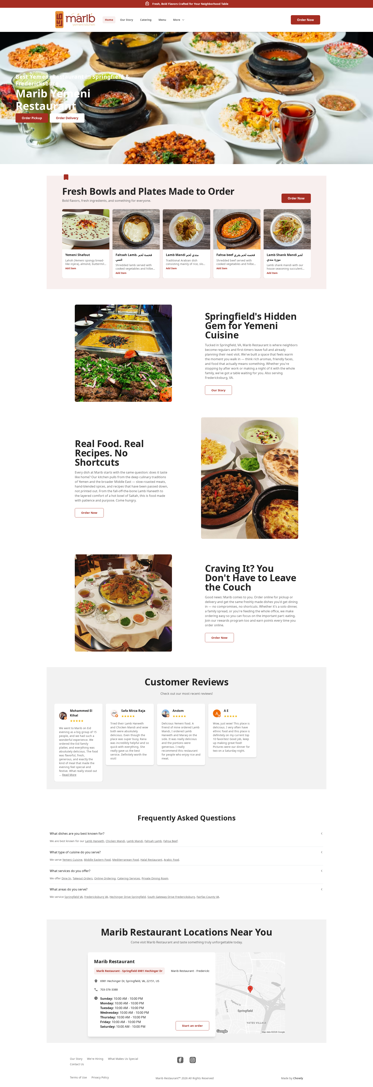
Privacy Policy (100, 1077)
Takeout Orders (83, 878)
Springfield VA (73, 897)
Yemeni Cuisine (72, 860)
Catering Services (128, 878)
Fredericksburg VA (96, 897)
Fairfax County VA (208, 897)
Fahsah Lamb (153, 841)
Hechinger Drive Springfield (128, 897)
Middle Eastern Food (97, 860)
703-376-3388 (109, 989)
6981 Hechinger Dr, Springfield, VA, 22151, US (129, 981)
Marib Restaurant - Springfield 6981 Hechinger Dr (129, 971)
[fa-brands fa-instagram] (193, 1060)
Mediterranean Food (125, 860)
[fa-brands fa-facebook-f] (180, 1060)
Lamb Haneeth (94, 841)
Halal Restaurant (151, 860)
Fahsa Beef (170, 841)
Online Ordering (105, 878)
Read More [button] (69, 775)
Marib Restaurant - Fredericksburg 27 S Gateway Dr (204, 971)
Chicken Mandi (115, 841)
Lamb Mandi (135, 841)
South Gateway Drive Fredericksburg (171, 897)
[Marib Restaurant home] (74, 20)
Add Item (70, 268)
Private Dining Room (155, 878)
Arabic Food (171, 860)
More (176, 20)
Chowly (298, 1078)
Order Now (305, 20)
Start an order (192, 1026)
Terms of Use (78, 1077)
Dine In (66, 878)
